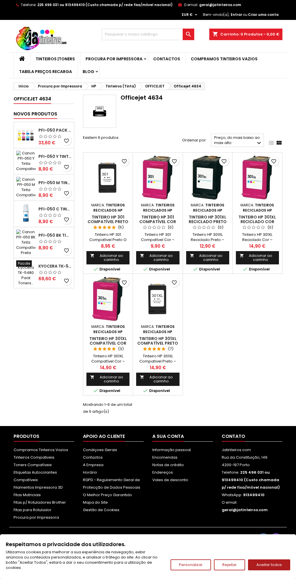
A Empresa (93, 465)
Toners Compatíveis (33, 465)
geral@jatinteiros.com (220, 4)
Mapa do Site (95, 502)
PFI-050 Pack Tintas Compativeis (55, 130)
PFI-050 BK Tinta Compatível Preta (55, 235)
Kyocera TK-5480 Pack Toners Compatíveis (55, 266)
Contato (233, 436)
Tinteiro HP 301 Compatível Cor (157, 219)
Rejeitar (229, 564)
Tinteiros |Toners (55, 59)
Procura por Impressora (114, 59)
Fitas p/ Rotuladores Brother (40, 502)
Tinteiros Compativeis (34, 457)
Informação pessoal (171, 450)
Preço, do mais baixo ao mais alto (238, 141)
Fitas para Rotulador (32, 510)
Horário (90, 472)
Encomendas (164, 457)
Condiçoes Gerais (100, 450)
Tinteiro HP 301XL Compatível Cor (108, 341)
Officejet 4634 (32, 99)
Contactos (166, 59)
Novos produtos (35, 114)
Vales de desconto (170, 480)
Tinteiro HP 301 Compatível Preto (108, 219)
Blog (88, 71)
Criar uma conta (263, 14)
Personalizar (191, 564)
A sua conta (168, 436)
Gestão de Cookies (101, 510)
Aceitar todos (269, 564)
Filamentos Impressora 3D (38, 487)
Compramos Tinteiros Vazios (224, 59)
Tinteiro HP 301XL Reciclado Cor (257, 219)
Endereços (162, 472)
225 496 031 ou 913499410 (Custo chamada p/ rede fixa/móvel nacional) (105, 4)
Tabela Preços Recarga (45, 71)
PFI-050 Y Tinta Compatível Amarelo (55, 156)
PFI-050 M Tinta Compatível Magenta (55, 182)
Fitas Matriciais (27, 495)
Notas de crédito (168, 465)
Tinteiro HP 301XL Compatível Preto (157, 341)
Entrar (236, 14)
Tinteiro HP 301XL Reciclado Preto (208, 219)
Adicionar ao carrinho (106, 257)
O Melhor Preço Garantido (107, 495)
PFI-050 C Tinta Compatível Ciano (55, 209)
